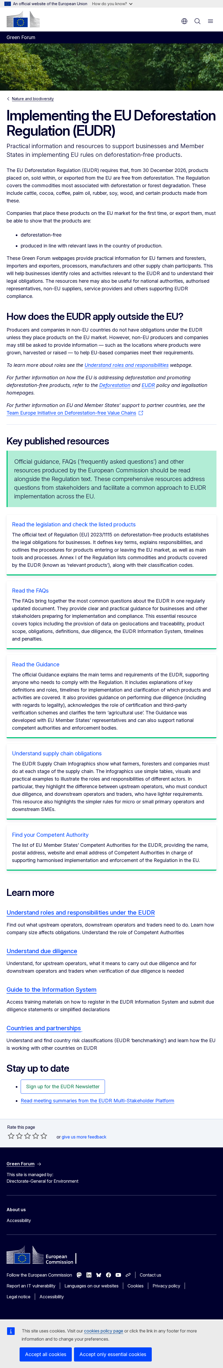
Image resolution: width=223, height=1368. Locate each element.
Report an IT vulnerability (31, 1286)
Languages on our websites (91, 1286)
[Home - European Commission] (23, 19)
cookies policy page (103, 1331)
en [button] (184, 21)
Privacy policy (166, 1286)
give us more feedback (84, 1137)
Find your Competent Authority (50, 835)
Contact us (150, 1275)
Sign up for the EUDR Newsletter (63, 1086)
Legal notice (18, 1296)
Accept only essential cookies (112, 1354)
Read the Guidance (36, 664)
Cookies (136, 1286)
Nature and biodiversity (33, 98)
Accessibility (19, 1220)
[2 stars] (15, 1135)
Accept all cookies (45, 1354)
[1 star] (11, 1135)
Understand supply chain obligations (57, 753)
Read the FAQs (30, 590)
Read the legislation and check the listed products (74, 524)
